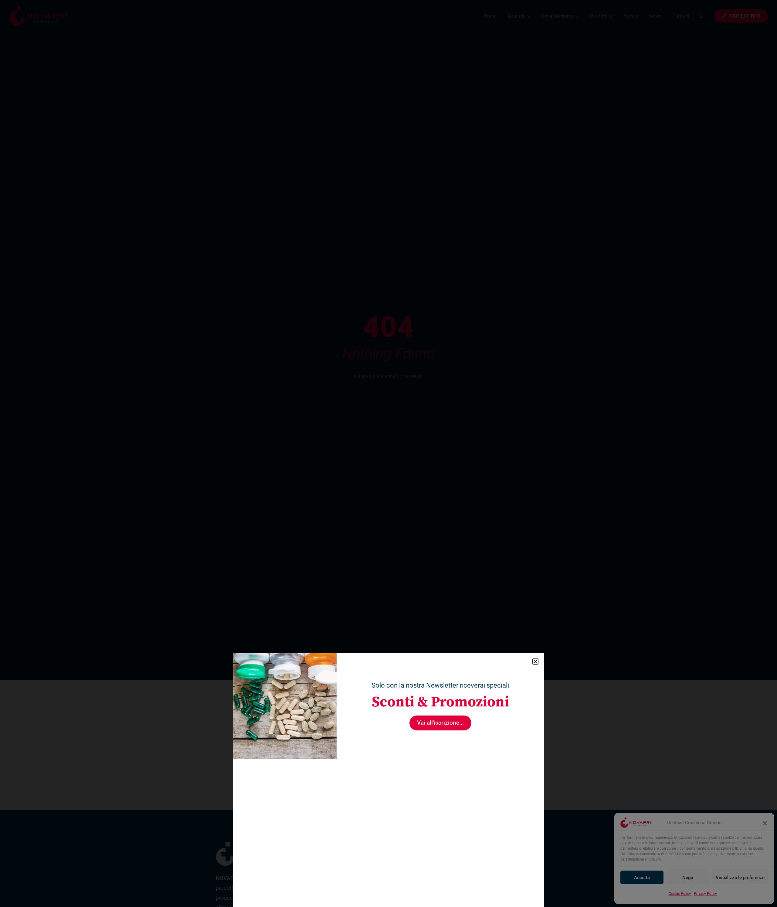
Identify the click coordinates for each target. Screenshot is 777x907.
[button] (765, 823)
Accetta (642, 877)
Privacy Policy (705, 894)
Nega (687, 877)
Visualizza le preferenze (740, 877)
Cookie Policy (680, 894)
